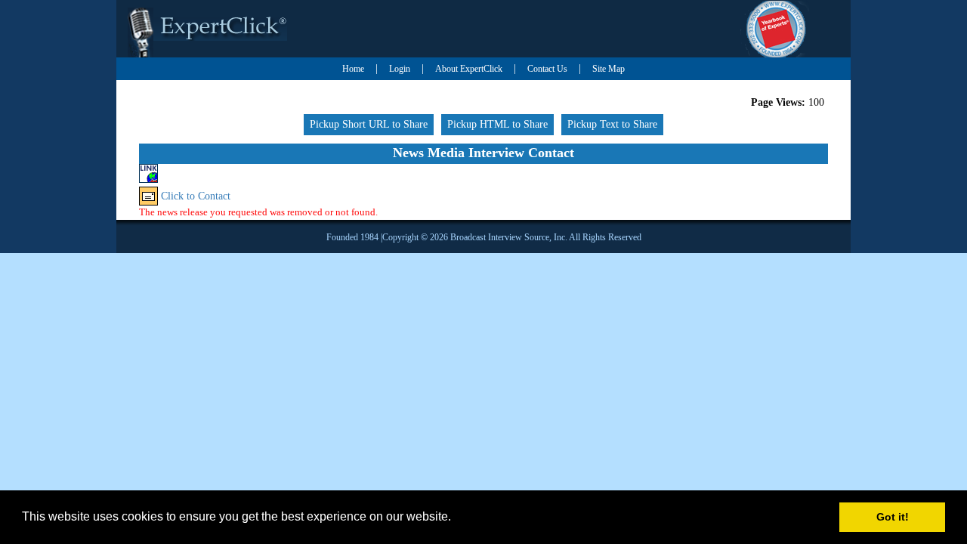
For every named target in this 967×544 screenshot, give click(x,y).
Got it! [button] (892, 517)
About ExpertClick (468, 68)
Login (399, 68)
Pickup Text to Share (612, 124)
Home (353, 68)
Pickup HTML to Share (497, 124)
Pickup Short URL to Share (369, 124)
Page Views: (778, 102)
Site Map (608, 68)
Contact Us (547, 68)
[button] (456, 518)
